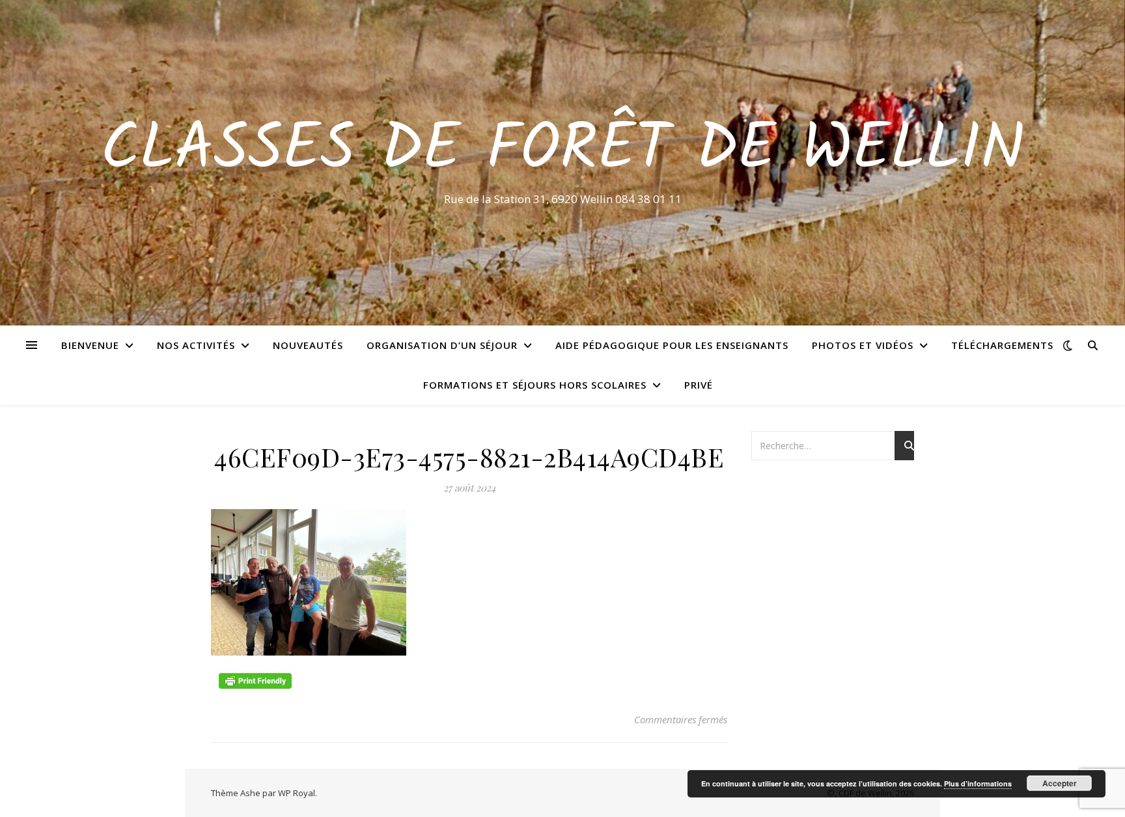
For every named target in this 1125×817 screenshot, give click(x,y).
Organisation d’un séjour (442, 345)
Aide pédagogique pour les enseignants (671, 345)
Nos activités (196, 345)
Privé (698, 384)
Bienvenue (90, 345)
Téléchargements (1002, 345)
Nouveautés (308, 345)
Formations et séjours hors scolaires (534, 384)
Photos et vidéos (862, 345)
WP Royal (296, 793)
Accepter (1059, 783)
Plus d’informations (978, 783)
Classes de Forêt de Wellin (563, 151)
